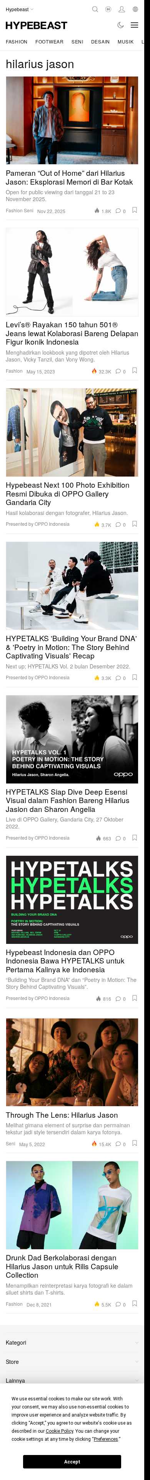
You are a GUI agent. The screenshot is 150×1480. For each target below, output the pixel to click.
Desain (100, 41)
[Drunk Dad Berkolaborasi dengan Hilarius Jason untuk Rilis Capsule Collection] (72, 1205)
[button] (134, 210)
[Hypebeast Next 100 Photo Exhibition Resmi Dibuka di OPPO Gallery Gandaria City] (72, 432)
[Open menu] (134, 25)
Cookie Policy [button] (59, 1431)
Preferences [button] (106, 1439)
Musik (126, 41)
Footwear (49, 41)
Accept (72, 1462)
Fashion (17, 41)
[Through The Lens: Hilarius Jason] (72, 1062)
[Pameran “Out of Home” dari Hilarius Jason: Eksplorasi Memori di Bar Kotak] (72, 120)
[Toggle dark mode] (121, 25)
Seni (77, 41)
